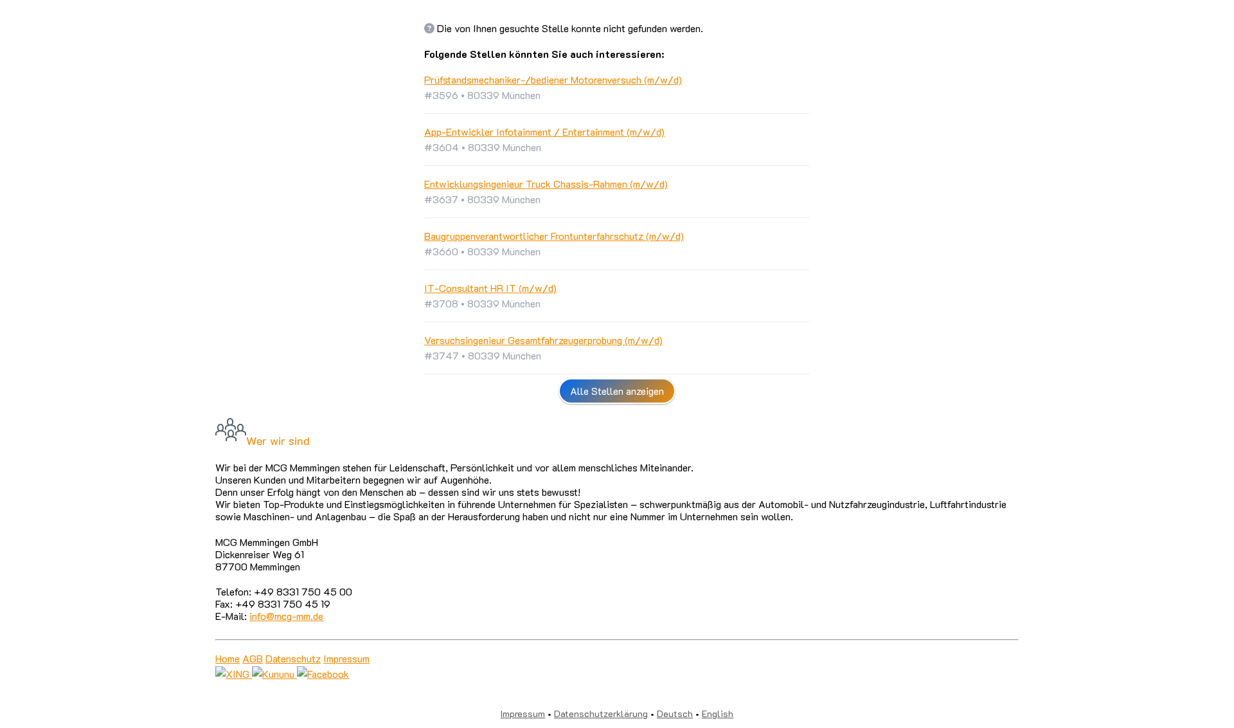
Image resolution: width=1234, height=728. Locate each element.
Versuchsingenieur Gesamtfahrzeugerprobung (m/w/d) (543, 340)
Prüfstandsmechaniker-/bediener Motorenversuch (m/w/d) (553, 79)
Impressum (346, 658)
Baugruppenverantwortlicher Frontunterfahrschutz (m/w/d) (554, 235)
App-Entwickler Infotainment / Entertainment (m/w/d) (544, 131)
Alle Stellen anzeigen (617, 390)
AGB (252, 658)
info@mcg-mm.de (286, 616)
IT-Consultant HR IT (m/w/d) (490, 288)
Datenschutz (293, 658)
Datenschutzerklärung (601, 713)
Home (227, 658)
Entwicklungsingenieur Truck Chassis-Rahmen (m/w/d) (546, 183)
